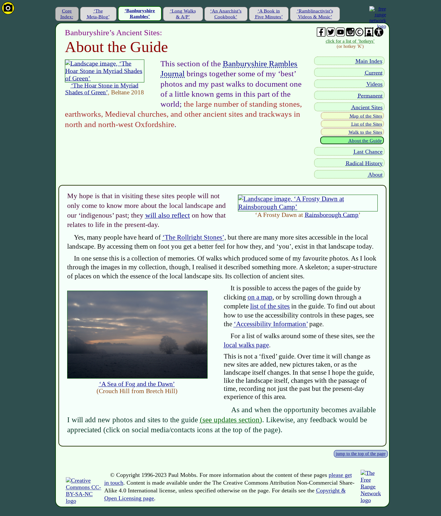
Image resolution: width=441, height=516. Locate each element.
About (375, 174)
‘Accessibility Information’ (271, 324)
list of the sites (270, 306)
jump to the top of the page (360, 453)
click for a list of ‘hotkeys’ (350, 41)
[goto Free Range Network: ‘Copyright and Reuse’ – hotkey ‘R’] (83, 501)
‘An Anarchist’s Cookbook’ (225, 13)
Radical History (364, 163)
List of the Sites (366, 124)
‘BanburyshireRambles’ (140, 13)
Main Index (369, 61)
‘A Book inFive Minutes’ (269, 13)
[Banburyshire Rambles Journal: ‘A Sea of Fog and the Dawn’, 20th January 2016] (137, 376)
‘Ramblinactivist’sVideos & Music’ (315, 13)
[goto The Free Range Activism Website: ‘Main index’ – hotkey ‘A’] (373, 500)
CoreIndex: (66, 13)
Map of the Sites (366, 116)
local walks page (246, 345)
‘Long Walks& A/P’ (183, 13)
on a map (260, 297)
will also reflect (167, 215)
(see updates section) (231, 419)
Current (374, 73)
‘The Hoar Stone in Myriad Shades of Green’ (101, 89)
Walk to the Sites (365, 132)
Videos (374, 84)
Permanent (370, 95)
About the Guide (365, 140)
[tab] (67, 14)
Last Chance (368, 151)
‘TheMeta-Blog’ (98, 13)
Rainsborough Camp (331, 214)
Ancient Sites (367, 107)
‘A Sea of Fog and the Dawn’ (137, 383)
